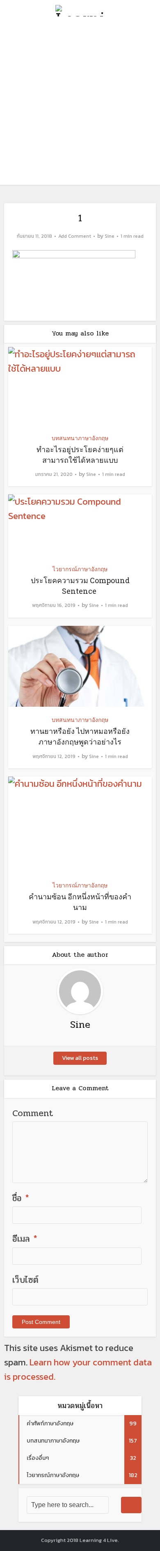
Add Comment (74, 236)
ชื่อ (20, 1198)
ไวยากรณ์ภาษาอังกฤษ (80, 569)
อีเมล (24, 1239)
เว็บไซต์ (25, 1280)
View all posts (80, 1058)
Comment (32, 1113)
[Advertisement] (80, 105)
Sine (109, 236)
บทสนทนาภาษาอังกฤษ (80, 438)
